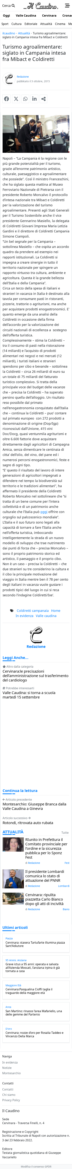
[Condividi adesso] (43, 99)
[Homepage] (40, 5)
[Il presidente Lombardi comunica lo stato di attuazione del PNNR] (13, 878)
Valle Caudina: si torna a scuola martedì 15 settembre (29, 695)
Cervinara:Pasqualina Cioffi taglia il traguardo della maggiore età (29, 991)
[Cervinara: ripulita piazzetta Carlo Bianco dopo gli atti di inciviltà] (13, 898)
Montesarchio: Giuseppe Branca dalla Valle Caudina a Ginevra (34, 806)
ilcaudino (8, 33)
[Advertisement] (36, 747)
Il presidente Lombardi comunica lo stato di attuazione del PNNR (44, 876)
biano (66, 909)
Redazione (34, 863)
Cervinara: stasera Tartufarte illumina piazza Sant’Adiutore (35, 944)
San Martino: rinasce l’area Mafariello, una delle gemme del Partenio (34, 1013)
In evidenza (24, 616)
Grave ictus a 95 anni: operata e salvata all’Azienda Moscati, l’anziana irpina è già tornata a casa (33, 968)
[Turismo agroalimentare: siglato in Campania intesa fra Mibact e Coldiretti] (6, 99)
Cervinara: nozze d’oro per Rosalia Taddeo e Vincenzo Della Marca (35, 1034)
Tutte (65, 833)
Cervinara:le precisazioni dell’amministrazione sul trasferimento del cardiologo (35, 675)
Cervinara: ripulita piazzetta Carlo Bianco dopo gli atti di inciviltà (44, 899)
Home (55, 610)
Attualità (24, 33)
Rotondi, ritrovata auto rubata (28, 823)
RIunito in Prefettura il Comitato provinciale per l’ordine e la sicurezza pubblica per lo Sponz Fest (46, 848)
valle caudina (46, 616)
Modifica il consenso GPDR (36, 1166)
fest (67, 863)
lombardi (63, 886)
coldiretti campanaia (33, 610)
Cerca (7, 5)
